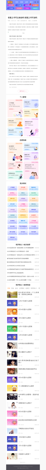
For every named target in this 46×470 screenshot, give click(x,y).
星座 (21, 2)
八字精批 (11, 8)
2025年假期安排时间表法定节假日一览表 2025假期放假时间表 (23, 277)
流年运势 (11, 5)
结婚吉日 (35, 8)
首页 (16, 2)
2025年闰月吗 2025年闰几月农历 (23, 265)
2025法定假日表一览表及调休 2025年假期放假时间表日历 (23, 248)
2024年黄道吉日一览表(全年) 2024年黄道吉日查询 (23, 255)
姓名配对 (35, 5)
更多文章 (22, 462)
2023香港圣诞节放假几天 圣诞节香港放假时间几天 (23, 270)
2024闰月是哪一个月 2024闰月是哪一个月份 (23, 280)
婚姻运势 (27, 5)
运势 (26, 2)
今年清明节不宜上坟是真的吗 (23, 273)
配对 (31, 2)
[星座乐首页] (10, 2)
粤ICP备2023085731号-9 (23, 468)
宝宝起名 (19, 8)
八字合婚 (19, 5)
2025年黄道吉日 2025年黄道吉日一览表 (23, 251)
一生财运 (27, 8)
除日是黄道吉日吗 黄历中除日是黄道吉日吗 (23, 262)
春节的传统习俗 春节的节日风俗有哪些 (23, 258)
